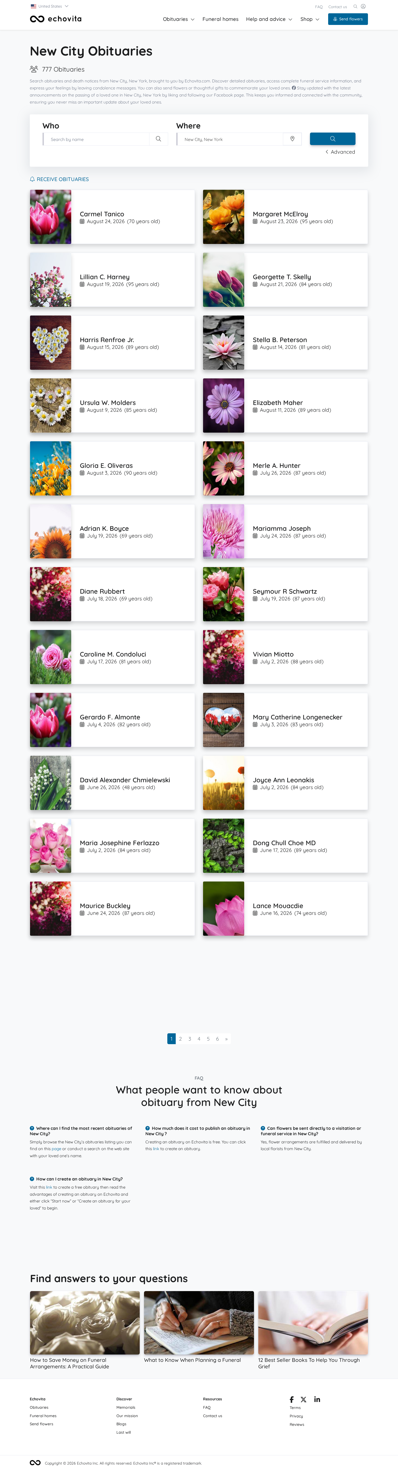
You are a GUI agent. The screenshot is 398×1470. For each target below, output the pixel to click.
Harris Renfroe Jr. (107, 340)
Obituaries (175, 19)
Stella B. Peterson (280, 340)
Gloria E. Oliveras (106, 465)
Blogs (121, 1423)
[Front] (55, 19)
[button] (50, 6)
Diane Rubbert (102, 591)
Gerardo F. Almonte (110, 717)
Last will (123, 1432)
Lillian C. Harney (105, 277)
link (156, 1148)
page (56, 1148)
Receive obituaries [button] (63, 179)
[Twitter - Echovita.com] (303, 1400)
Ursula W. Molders (108, 402)
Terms (295, 1407)
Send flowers (351, 19)
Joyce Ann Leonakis (283, 780)
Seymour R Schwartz (285, 591)
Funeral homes (221, 19)
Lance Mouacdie (278, 906)
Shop (307, 19)
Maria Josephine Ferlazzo (119, 843)
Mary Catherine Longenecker (297, 717)
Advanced (343, 152)
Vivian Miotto (273, 654)
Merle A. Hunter (277, 465)
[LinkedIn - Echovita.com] (317, 1400)
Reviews (297, 1424)
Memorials (125, 1407)
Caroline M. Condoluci (113, 654)
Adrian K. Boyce (104, 528)
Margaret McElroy (280, 214)
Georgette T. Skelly (282, 277)
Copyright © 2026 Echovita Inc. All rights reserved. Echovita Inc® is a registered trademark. (123, 1463)
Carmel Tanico (102, 214)
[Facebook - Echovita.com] (292, 1400)
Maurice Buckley (105, 906)
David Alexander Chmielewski (125, 780)
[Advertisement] (192, 984)
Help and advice (266, 19)
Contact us (337, 6)
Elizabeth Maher (278, 402)
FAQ (319, 6)
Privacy (296, 1416)
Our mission (127, 1415)
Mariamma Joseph (282, 528)
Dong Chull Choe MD (284, 843)
